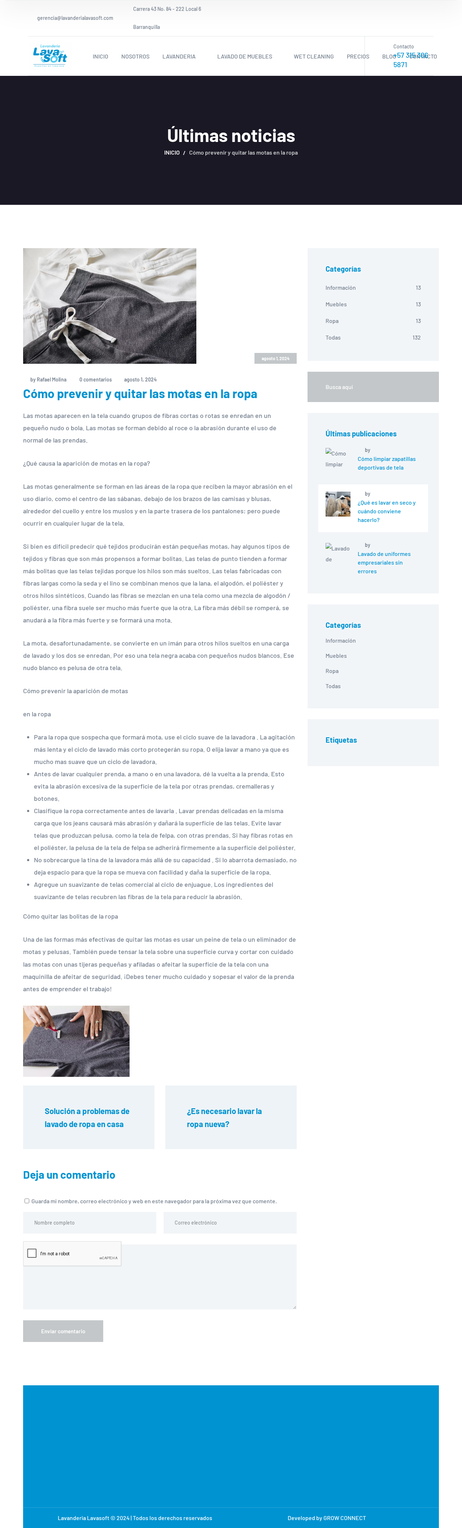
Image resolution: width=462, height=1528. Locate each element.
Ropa (332, 320)
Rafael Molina (51, 379)
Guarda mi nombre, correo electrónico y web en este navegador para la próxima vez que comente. (154, 1200)
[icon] (431, 18)
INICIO (172, 152)
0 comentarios (95, 379)
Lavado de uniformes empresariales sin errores (384, 562)
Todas (333, 337)
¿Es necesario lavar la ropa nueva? (225, 1117)
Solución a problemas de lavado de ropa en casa (88, 1117)
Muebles (336, 304)
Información (341, 287)
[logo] (50, 55)
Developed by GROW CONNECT (327, 1517)
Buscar (417, 387)
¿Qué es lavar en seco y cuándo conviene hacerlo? (387, 511)
